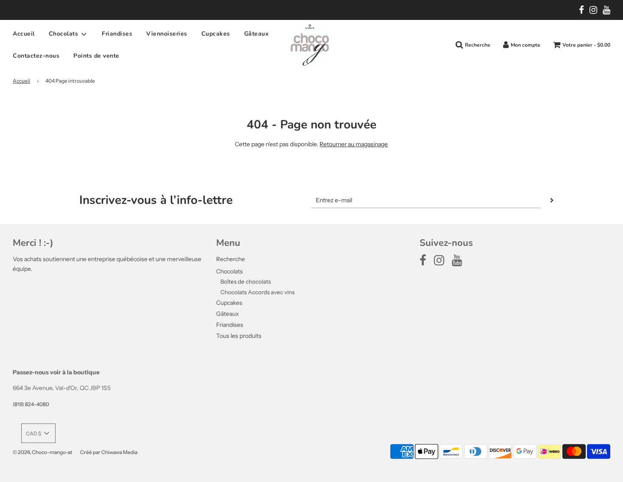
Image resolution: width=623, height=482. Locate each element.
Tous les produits (238, 336)
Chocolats (229, 271)
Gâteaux (256, 34)
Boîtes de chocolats (245, 281)
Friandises (117, 34)
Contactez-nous (36, 56)
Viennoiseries (166, 34)
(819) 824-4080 (31, 404)
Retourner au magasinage (354, 144)
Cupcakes (215, 34)
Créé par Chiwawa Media (108, 452)
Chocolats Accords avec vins (257, 292)
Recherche (230, 259)
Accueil (24, 34)
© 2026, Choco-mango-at (42, 452)
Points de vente (96, 56)
